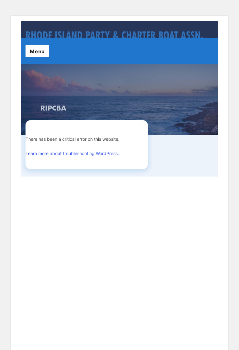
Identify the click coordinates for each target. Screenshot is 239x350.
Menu (37, 51)
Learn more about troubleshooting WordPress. (72, 153)
